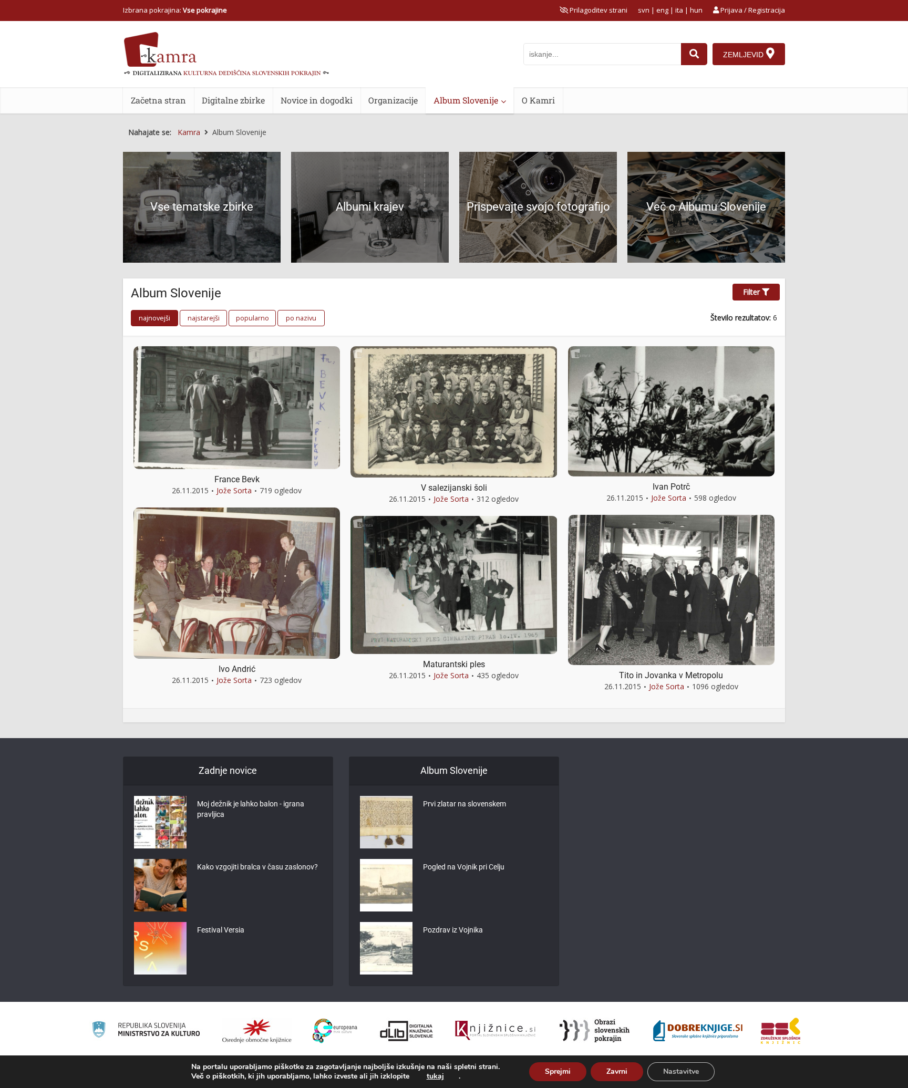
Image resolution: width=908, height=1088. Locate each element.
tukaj (435, 1076)
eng (662, 10)
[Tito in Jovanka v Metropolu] (671, 589)
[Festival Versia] (160, 948)
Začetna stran (158, 100)
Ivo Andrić (237, 669)
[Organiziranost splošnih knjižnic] (257, 1031)
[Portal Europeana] (335, 1031)
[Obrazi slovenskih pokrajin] (594, 1031)
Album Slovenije (466, 100)
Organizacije (393, 100)
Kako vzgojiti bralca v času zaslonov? (257, 867)
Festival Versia (220, 930)
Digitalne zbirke (233, 100)
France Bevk (237, 479)
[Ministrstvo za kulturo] (146, 1031)
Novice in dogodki (317, 100)
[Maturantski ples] (453, 584)
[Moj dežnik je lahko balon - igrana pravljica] (160, 822)
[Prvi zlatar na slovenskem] (386, 822)
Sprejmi (558, 1071)
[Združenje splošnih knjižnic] (780, 1031)
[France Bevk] (236, 407)
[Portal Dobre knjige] (697, 1030)
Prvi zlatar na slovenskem (464, 804)
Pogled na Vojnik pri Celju (463, 867)
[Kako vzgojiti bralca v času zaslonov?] (160, 885)
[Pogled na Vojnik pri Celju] (386, 885)
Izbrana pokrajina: (175, 10)
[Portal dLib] (407, 1031)
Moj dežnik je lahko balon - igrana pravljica (250, 809)
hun (696, 10)
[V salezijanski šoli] (453, 411)
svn (643, 10)
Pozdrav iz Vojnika (453, 930)
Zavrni (616, 1071)
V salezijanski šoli (454, 488)
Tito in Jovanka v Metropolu (671, 675)
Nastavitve (681, 1071)
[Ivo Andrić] (236, 582)
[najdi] (694, 54)
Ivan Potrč (671, 487)
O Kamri (538, 100)
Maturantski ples (454, 664)
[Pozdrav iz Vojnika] (386, 948)
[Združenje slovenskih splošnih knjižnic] (495, 1030)
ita (679, 10)
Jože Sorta (234, 490)
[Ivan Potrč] (671, 411)
